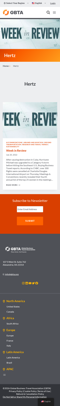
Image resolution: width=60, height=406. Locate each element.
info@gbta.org (12, 274)
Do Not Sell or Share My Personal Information (25, 396)
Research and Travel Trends (35, 144)
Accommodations (14, 142)
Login (53, 3)
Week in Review (16, 150)
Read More (13, 185)
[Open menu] (54, 12)
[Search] (48, 12)
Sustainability (12, 146)
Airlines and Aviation (33, 142)
